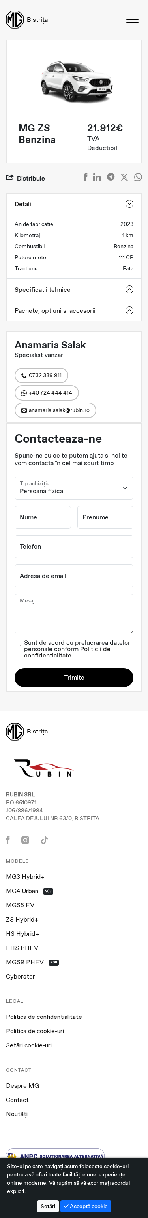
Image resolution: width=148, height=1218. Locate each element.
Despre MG (22, 1086)
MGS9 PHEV (31, 963)
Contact (17, 1100)
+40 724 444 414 (50, 392)
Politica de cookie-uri (35, 1031)
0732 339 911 (45, 375)
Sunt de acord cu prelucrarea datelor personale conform (77, 649)
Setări (48, 1206)
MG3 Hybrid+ (25, 877)
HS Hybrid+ (22, 934)
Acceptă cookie (88, 1206)
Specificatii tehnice (43, 289)
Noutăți (17, 1115)
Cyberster (20, 977)
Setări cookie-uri (29, 1046)
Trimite (74, 677)
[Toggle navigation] (133, 19)
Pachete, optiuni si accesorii (55, 310)
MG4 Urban (29, 891)
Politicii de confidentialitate (67, 652)
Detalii (24, 204)
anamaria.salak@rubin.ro (59, 410)
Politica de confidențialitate (44, 1017)
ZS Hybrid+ (22, 920)
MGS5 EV (20, 906)
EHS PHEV (22, 948)
